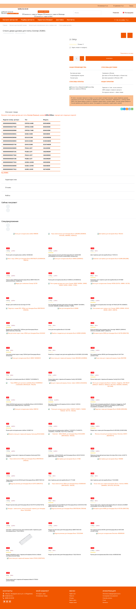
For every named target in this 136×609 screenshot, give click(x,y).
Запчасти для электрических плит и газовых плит (43, 25)
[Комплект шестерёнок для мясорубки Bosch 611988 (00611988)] (110, 266)
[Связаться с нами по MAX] (10, 601)
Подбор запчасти (27, 20)
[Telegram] (129, 109)
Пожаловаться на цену (126, 53)
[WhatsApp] (132, 109)
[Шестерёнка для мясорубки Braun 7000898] (110, 466)
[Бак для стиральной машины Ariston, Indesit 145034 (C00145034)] (68, 390)
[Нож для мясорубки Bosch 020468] (68, 316)
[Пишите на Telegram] (32, 14)
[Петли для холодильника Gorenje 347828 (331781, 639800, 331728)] (110, 291)
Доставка (60, 20)
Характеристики (11, 180)
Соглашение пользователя (110, 596)
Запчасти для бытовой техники (18, 25)
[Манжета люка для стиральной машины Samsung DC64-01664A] (26, 441)
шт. (103, 5)
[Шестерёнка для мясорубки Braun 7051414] (110, 241)
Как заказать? (27, 5)
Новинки (116, 13)
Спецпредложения (9, 221)
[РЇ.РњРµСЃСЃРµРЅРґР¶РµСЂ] (122, 109)
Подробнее (29, 593)
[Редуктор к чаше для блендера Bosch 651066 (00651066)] (110, 416)
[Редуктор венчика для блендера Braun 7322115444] (68, 541)
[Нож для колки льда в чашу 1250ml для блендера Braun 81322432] (26, 340)
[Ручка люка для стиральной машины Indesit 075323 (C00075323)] (26, 565)
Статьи (49, 5)
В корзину (109, 58)
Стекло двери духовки (65, 25)
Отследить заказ (41, 593)
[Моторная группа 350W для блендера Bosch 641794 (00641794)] (110, 340)
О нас (35, 5)
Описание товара (11, 112)
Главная (5, 25)
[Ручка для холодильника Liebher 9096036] (26, 241)
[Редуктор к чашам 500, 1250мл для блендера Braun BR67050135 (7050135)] (26, 316)
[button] (123, 35)
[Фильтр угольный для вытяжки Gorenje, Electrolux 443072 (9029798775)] (110, 441)
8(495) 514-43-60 (23, 9)
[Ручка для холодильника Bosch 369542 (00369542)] (68, 266)
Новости (71, 596)
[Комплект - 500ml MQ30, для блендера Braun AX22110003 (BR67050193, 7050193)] (68, 441)
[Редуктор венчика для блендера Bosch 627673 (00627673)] (26, 491)
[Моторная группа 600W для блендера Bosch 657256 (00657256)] (110, 516)
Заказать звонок (43, 11)
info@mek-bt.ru (9, 596)
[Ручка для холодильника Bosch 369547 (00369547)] (26, 365)
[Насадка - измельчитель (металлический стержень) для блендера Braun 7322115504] (26, 516)
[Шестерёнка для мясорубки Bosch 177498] (68, 466)
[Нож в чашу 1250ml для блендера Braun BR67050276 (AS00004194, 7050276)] (26, 266)
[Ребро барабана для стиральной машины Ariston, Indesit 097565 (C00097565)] (26, 541)
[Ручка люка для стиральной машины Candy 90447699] (110, 365)
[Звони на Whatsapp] (53, 14)
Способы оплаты (107, 598)
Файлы (7, 195)
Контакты (70, 20)
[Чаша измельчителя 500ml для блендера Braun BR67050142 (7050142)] (26, 466)
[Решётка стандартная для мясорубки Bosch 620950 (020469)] (68, 340)
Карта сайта (72, 600)
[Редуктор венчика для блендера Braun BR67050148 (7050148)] (68, 516)
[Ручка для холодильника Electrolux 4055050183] (110, 541)
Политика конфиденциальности (111, 593)
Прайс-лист (72, 593)
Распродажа (129, 13)
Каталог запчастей (10, 20)
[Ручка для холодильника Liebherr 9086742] (26, 416)
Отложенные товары (42, 596)
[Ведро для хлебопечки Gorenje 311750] (26, 291)
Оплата (42, 5)
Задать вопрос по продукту (79, 47)
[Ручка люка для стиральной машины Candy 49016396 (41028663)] (68, 365)
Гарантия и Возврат (45, 20)
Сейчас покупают (9, 202)
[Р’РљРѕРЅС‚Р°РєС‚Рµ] (124, 109)
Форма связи (73, 602)
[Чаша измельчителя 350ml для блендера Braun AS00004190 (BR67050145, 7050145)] (68, 491)
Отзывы (8, 187)
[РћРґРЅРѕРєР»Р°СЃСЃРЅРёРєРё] (127, 109)
